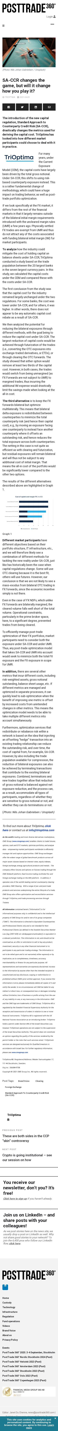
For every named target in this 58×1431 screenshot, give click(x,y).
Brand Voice (23, 1081)
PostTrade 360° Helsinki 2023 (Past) (21, 1361)
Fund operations (11, 1321)
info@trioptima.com (41, 830)
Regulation (8, 1316)
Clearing (39, 1081)
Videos (6, 1326)
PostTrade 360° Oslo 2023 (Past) (20, 1375)
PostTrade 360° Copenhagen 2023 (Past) (24, 1380)
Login (49, 16)
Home (5, 1298)
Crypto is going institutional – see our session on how (27, 1155)
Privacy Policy (10, 1340)
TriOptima (10, 97)
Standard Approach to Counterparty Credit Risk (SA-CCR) (27, 1094)
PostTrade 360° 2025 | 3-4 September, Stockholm (28, 1352)
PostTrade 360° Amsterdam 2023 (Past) (23, 1366)
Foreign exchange (13, 1087)
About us (7, 1335)
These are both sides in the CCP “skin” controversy (25, 1136)
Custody (6, 1302)
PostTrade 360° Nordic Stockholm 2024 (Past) (27, 1357)
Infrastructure (9, 1312)
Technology (8, 1307)
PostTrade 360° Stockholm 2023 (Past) (23, 1371)
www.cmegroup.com (20, 841)
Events (6, 1348)
